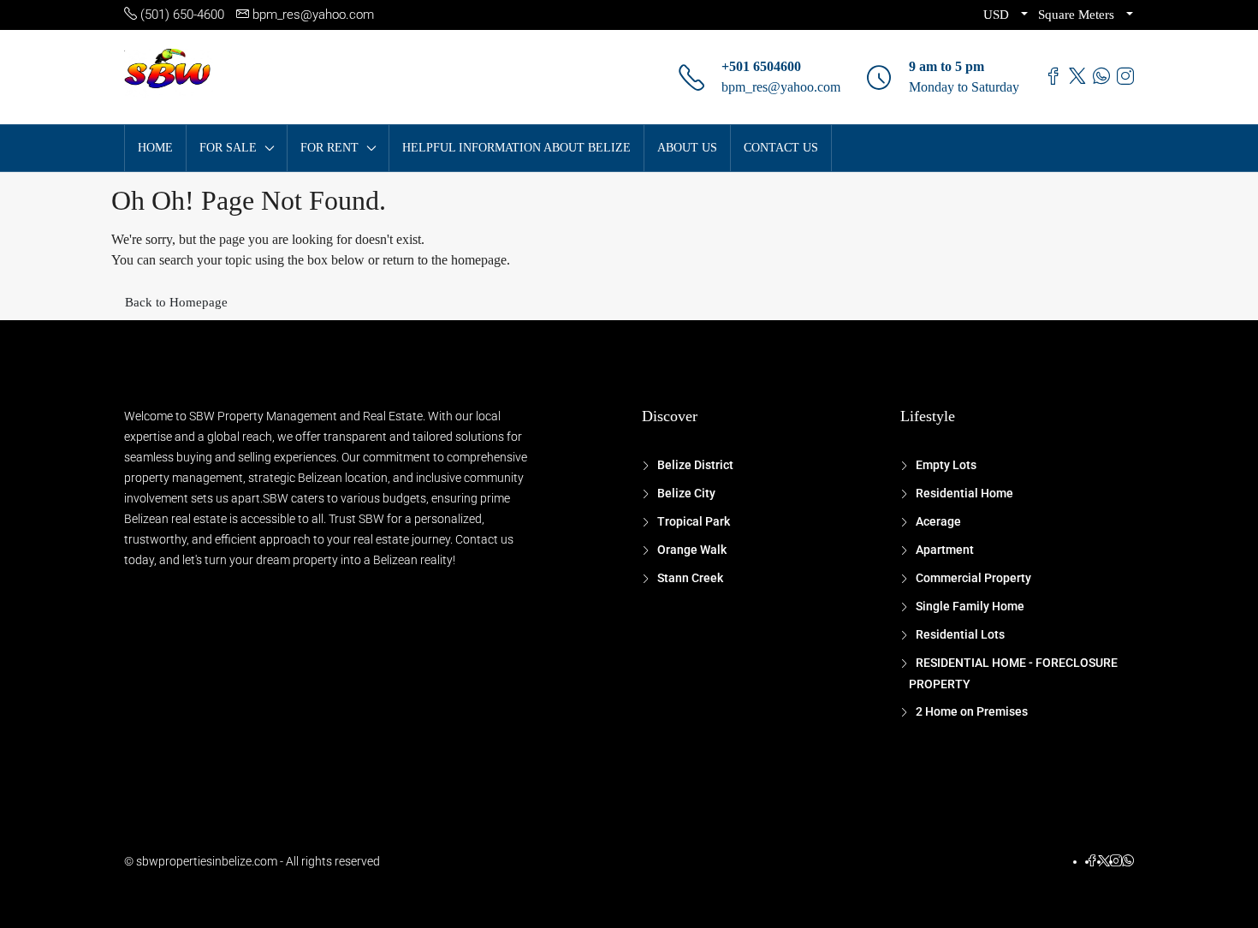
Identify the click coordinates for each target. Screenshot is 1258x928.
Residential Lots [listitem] (960, 634)
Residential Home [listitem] (964, 493)
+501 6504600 (761, 66)
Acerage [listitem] (938, 521)
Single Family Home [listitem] (970, 606)
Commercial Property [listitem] (973, 578)
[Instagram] (1116, 861)
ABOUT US (687, 147)
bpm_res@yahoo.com (780, 87)
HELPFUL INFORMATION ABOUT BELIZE (516, 147)
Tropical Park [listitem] (693, 521)
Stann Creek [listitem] (690, 578)
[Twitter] (1104, 861)
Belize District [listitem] (695, 465)
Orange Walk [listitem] (692, 549)
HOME (155, 147)
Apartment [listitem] (945, 549)
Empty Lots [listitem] (946, 465)
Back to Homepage (176, 302)
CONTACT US (781, 147)
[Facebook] (1092, 861)
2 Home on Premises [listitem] (972, 711)
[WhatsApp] (1128, 861)
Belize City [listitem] (686, 493)
